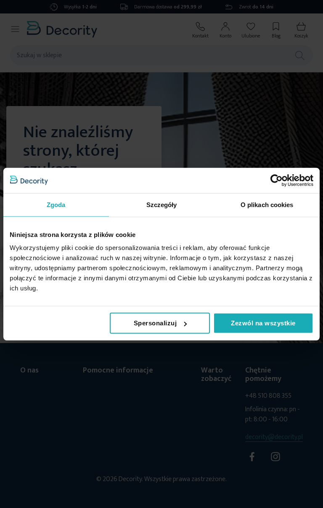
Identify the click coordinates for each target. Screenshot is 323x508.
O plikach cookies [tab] (267, 204)
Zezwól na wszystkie (263, 323)
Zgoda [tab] (56, 204)
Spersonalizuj (155, 323)
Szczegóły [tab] (161, 204)
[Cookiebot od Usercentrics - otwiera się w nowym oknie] (276, 180)
